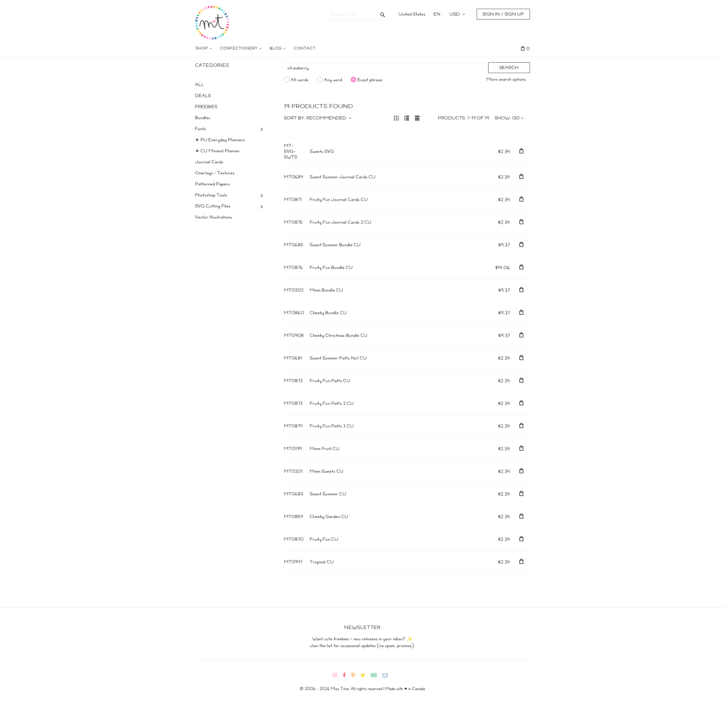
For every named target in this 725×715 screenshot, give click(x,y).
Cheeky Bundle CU (328, 312)
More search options (506, 79)
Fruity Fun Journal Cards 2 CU (341, 222)
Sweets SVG (322, 151)
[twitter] (365, 675)
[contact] (387, 675)
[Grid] (396, 117)
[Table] (417, 117)
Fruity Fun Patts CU (330, 380)
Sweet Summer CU (328, 494)
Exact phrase (370, 79)
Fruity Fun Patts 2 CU (332, 403)
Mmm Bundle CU (326, 290)
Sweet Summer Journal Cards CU (343, 177)
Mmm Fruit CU (325, 448)
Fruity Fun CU (324, 539)
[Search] (382, 14)
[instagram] (337, 675)
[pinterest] (355, 675)
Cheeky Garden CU (329, 516)
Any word (333, 79)
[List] (406, 117)
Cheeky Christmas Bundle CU (339, 335)
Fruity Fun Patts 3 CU (332, 426)
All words (300, 79)
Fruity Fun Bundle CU (331, 267)
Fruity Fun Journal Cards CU (339, 199)
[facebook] (346, 675)
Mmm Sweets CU (327, 471)
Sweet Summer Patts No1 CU (338, 358)
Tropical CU (322, 561)
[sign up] (376, 675)
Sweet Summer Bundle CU (335, 244)
